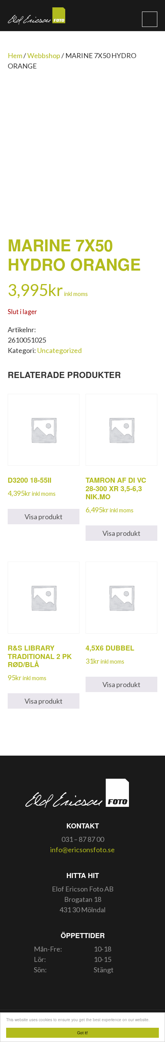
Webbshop (43, 55)
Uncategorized (59, 350)
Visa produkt (44, 516)
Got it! (82, 1032)
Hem (15, 55)
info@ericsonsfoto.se (82, 849)
